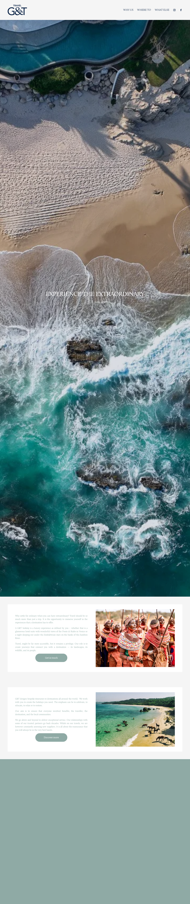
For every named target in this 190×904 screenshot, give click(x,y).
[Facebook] (181, 10)
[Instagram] (174, 10)
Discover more (51, 737)
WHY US (128, 9)
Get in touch (51, 658)
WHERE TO (144, 9)
